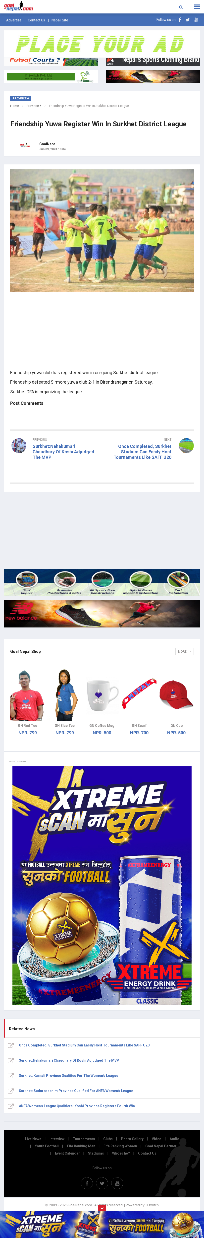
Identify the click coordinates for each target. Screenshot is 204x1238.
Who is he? (121, 1153)
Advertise (13, 20)
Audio (174, 1139)
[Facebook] (179, 20)
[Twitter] (188, 20)
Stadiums (96, 1153)
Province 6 (34, 106)
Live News (33, 1139)
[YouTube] (196, 20)
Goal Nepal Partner (161, 1146)
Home (14, 106)
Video (156, 1139)
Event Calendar (67, 1153)
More (182, 651)
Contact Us (36, 20)
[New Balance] (102, 613)
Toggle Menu (197, 6)
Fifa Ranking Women (120, 1146)
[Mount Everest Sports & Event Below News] (102, 582)
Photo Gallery (132, 1139)
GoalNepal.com (41, 6)
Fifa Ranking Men (81, 1146)
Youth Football (47, 1146)
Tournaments (84, 1139)
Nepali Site (59, 20)
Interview (57, 1139)
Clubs (108, 1139)
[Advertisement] (102, 330)
